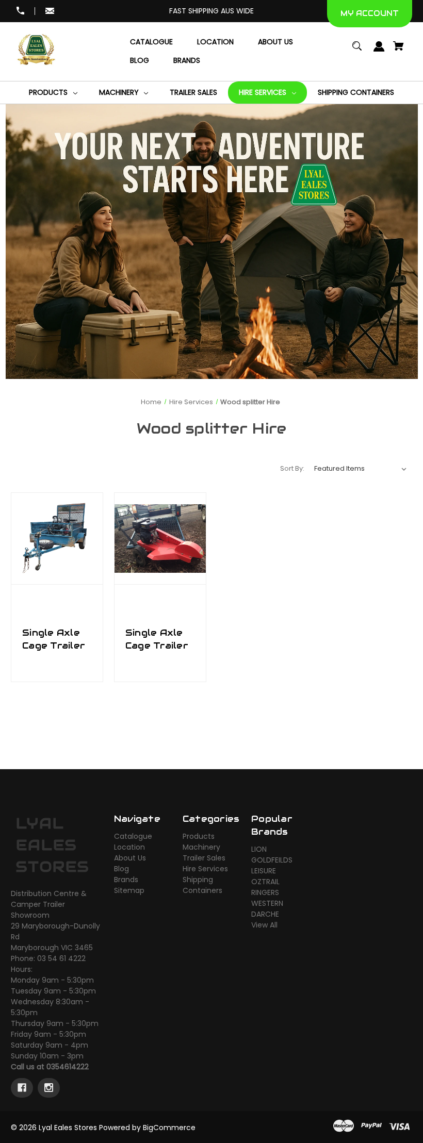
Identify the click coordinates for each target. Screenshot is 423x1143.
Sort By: (292, 468)
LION (259, 849)
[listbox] (360, 468)
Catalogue (133, 836)
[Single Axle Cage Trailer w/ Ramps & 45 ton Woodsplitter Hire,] (57, 538)
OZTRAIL (265, 881)
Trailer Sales (204, 858)
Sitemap (129, 890)
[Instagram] (48, 1088)
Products (199, 836)
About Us (130, 858)
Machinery (201, 847)
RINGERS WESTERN (267, 897)
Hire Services (205, 869)
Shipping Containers (202, 885)
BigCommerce (169, 1127)
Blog (121, 869)
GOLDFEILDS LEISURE (271, 865)
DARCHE (265, 914)
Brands (126, 879)
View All (264, 925)
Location (129, 847)
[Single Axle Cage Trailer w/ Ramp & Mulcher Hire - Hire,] (160, 538)
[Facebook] (22, 1088)
